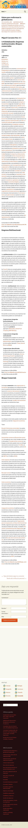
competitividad (6, 135)
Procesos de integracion (18, 28)
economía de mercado (7, 113)
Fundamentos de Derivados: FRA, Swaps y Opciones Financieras (9, 716)
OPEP (12, 556)
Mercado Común (6, 473)
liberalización (22, 89)
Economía (20, 696)
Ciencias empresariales (8, 762)
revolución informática (16, 87)
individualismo (6, 165)
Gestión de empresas (8, 798)
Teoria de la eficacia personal (16, 578)
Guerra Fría (14, 107)
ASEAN (15, 456)
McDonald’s (12, 328)
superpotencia (10, 189)
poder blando (10, 195)
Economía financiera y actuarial (10, 782)
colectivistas (5, 161)
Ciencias (8, 686)
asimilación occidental (18, 148)
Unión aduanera (6, 460)
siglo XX (21, 104)
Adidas (9, 345)
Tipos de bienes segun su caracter (13, 576)
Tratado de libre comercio (16, 441)
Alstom (22, 354)
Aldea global (13, 144)
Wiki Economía (6, 825)
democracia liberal (11, 85)
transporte (13, 154)
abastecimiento (7, 341)
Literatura (20, 689)
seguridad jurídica (15, 135)
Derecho (8, 696)
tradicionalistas (13, 161)
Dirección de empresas (8, 765)
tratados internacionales (19, 400)
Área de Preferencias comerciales (10, 428)
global (11, 78)
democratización (6, 91)
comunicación (20, 68)
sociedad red (18, 170)
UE (25, 447)
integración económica (19, 421)
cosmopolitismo (17, 165)
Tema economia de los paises (8, 30)
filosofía (5, 269)
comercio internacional (13, 391)
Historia (8, 692)
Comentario (5, 597)
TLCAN (20, 445)
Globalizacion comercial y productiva (10, 27)
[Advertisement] (18, 57)
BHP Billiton (12, 330)
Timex (18, 343)
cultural (6, 65)
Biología (20, 686)
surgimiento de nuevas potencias (10, 191)
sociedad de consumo (17, 124)
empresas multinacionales (12, 120)
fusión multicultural (7, 150)
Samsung (5, 361)
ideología (4, 209)
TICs (18, 157)
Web (3, 616)
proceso (4, 59)
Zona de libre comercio (8, 437)
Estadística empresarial (8, 793)
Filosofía (20, 692)
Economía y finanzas (8, 784)
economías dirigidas (13, 182)
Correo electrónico (5, 612)
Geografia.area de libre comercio (15, 25)
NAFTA (5, 456)
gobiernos (6, 169)
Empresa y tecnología (8, 790)
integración (5, 111)
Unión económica (6, 482)
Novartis (12, 356)
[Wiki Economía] (14, 5)
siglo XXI (4, 109)
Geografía (8, 689)
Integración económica (8, 508)
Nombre (4, 608)
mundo (3, 72)
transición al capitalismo (12, 180)
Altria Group (6, 356)
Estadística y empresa (8, 795)
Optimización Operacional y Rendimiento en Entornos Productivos (9, 722)
